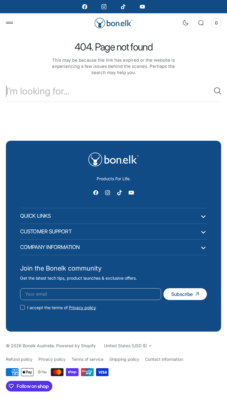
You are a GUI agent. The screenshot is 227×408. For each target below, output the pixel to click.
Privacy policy (82, 307)
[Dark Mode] (185, 22)
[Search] (215, 91)
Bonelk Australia (38, 345)
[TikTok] (123, 6)
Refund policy (19, 359)
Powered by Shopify (76, 345)
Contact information (164, 359)
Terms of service (87, 359)
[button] (9, 22)
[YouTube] (142, 6)
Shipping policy (124, 359)
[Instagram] (104, 6)
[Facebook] (85, 6)
